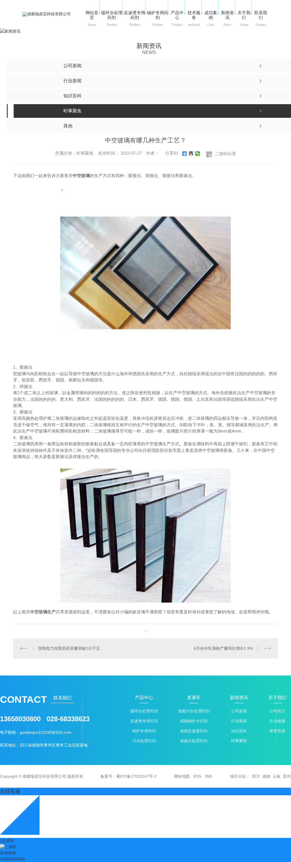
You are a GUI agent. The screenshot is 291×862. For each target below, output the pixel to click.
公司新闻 (239, 711)
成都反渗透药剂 (194, 731)
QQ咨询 (7, 840)
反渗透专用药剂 (144, 721)
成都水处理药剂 (194, 741)
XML (209, 776)
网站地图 (182, 776)
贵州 (287, 776)
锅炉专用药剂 (144, 731)
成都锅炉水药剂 (194, 721)
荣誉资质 (277, 731)
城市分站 (238, 776)
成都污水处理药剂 (194, 711)
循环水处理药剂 (144, 711)
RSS (197, 776)
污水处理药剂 (144, 741)
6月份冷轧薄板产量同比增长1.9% (223, 648)
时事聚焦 (239, 741)
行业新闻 (239, 721)
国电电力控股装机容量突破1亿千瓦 (69, 648)
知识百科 (239, 731)
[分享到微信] (197, 153)
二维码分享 (225, 153)
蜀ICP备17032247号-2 (136, 776)
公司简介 (277, 711)
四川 (256, 776)
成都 (266, 776)
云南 (276, 776)
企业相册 (277, 721)
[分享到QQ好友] (191, 153)
